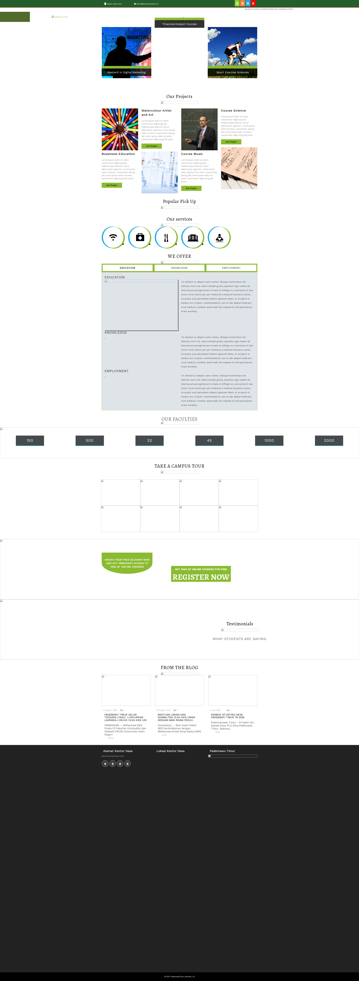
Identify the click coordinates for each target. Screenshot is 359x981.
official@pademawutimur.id (147, 4)
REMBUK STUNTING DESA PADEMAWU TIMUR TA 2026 (227, 716)
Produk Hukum (218, 16)
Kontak (237, 16)
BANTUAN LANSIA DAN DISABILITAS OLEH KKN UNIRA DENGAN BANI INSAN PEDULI (176, 717)
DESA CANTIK (151, 16)
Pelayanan (170, 16)
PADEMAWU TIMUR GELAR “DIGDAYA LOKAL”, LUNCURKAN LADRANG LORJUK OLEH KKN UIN (125, 717)
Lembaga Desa (131, 16)
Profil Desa (110, 16)
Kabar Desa (198, 16)
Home (95, 16)
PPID (183, 16)
